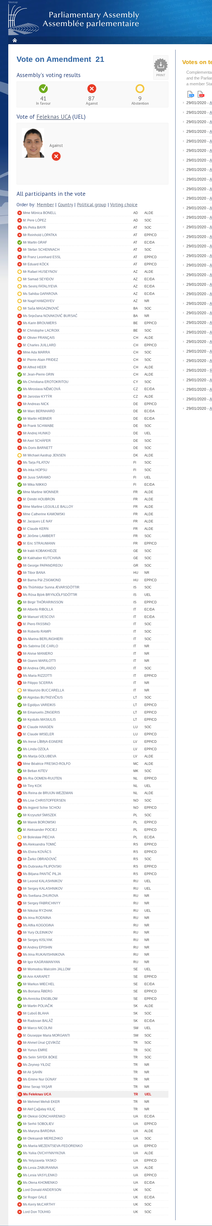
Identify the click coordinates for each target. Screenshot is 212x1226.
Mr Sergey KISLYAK (37, 940)
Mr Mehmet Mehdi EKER (41, 1102)
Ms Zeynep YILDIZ (37, 1065)
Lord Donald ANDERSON (42, 1190)
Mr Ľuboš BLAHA (36, 1013)
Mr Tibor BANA (34, 573)
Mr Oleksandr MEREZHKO (43, 1138)
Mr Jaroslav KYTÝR (37, 396)
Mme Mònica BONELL (39, 213)
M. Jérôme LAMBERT (39, 536)
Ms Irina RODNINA (37, 918)
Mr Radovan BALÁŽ (38, 1021)
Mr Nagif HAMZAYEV (38, 301)
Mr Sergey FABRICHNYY (41, 903)
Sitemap (13, 2)
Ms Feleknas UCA (37, 1094)
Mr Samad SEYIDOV (38, 279)
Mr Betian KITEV (35, 771)
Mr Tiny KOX (32, 786)
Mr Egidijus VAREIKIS (39, 705)
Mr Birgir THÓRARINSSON (43, 602)
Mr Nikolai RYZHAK (37, 911)
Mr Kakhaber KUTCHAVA (42, 558)
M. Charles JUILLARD (39, 345)
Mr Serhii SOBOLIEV (38, 1124)
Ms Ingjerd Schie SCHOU (42, 808)
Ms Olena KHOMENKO (40, 1183)
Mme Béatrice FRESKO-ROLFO (46, 764)
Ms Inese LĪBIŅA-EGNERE (43, 742)
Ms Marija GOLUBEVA (39, 756)
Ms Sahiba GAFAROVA (40, 294)
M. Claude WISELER (38, 734)
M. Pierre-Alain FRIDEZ (40, 360)
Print (160, 75)
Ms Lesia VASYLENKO (40, 1175)
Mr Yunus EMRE (35, 1050)
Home (14, 40)
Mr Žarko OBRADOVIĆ (40, 859)
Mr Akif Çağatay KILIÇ (39, 1109)
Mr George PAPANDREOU (43, 565)
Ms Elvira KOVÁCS (37, 852)
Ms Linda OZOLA (36, 749)
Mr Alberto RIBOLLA (38, 609)
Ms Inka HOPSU (35, 470)
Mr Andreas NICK (36, 404)
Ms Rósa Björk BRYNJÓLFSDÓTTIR (50, 595)
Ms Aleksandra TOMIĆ (39, 844)
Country (65, 205)
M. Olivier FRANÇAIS (39, 338)
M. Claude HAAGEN (38, 727)
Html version (190, 94)
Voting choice (123, 205)
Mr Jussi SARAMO (37, 477)
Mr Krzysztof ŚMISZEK (39, 815)
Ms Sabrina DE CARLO (40, 646)
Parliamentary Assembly (74, 19)
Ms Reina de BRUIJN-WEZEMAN (48, 793)
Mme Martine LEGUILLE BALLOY (48, 507)
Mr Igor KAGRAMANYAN (41, 962)
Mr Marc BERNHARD (39, 411)
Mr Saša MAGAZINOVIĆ (41, 308)
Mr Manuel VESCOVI (38, 617)
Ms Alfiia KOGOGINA (38, 925)
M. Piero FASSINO (36, 624)
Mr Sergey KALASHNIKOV (43, 889)
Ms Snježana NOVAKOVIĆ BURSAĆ (50, 316)
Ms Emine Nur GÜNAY (40, 1079)
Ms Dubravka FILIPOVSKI (42, 866)
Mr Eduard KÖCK (36, 264)
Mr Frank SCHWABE (38, 426)
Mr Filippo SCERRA (38, 683)
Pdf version (201, 94)
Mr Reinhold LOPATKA (40, 235)
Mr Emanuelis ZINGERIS (41, 712)
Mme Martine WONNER (41, 492)
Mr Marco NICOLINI (37, 1028)
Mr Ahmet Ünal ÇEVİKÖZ (41, 1043)
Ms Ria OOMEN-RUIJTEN (42, 778)
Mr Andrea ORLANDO (39, 668)
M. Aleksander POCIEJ (40, 830)
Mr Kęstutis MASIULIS (39, 720)
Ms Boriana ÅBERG (37, 991)
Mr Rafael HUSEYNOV (40, 272)
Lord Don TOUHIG (37, 1212)
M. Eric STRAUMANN (39, 543)
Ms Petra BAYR (34, 227)
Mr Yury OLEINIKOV (38, 932)
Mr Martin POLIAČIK (38, 1006)
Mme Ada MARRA (36, 352)
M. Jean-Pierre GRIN (38, 374)
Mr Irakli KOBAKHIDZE (40, 551)
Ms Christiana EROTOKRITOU (45, 382)
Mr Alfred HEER (34, 367)
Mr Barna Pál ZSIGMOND (42, 580)
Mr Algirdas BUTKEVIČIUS (43, 697)
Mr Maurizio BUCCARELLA (43, 690)
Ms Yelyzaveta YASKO (39, 1160)
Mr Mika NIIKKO (35, 485)
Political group (91, 205)
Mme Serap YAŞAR (37, 1087)
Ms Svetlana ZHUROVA (40, 896)
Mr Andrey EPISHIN (37, 947)
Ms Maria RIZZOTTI (37, 676)
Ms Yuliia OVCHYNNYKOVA (44, 1153)
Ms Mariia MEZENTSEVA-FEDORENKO (53, 1146)
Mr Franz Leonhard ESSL (42, 257)
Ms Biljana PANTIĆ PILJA (42, 874)
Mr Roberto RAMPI (37, 631)
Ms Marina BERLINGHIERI (43, 639)
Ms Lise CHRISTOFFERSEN (44, 800)
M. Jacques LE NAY (37, 521)
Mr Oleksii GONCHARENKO (44, 1116)
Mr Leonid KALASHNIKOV (42, 881)
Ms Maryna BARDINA (39, 1131)
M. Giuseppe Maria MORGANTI (46, 1035)
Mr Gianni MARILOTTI (39, 661)
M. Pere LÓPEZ (34, 220)
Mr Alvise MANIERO (38, 654)
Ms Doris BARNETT (37, 448)
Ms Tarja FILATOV (36, 462)
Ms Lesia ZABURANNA (40, 1168)
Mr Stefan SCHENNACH (41, 250)
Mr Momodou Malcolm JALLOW (46, 969)
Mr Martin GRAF (35, 242)
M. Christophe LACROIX (41, 330)
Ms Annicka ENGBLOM (40, 999)
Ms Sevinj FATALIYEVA (40, 286)
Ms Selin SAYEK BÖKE (40, 1057)
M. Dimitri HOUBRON (39, 499)
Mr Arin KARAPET (36, 977)
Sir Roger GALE (35, 1197)
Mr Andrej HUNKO (36, 433)
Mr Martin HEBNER (37, 419)
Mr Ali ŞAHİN (32, 1072)
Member (45, 205)
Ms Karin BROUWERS (40, 323)
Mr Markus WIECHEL (39, 984)
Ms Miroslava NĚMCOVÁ (41, 389)
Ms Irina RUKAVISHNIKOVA (44, 955)
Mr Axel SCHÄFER (37, 441)
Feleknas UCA (53, 116)
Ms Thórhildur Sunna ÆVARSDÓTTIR (51, 587)
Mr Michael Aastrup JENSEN (44, 455)
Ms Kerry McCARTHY (39, 1204)
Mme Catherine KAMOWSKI (44, 514)
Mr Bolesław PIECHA (39, 837)
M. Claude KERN (36, 529)
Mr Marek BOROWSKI (39, 822)
